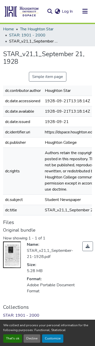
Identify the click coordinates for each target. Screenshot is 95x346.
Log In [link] (67, 11)
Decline (31, 338)
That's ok (12, 338)
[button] (22, 11)
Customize (53, 338)
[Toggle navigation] (85, 11)
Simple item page (47, 76)
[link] (87, 246)
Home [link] (8, 29)
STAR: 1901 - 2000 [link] (27, 35)
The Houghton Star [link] (36, 29)
